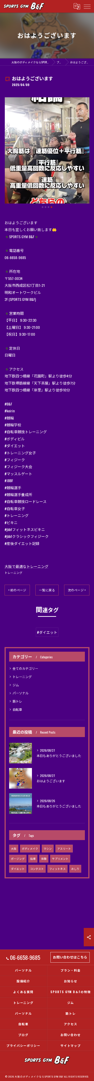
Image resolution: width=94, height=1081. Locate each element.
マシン (48, 848)
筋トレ (17, 701)
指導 (33, 858)
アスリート (64, 848)
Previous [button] (9, 152)
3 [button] (48, 207)
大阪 (13, 848)
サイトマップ (70, 1045)
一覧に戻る (47, 590)
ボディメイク (30, 848)
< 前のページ (17, 590)
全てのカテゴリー (25, 668)
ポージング (18, 858)
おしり (75, 869)
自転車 (17, 709)
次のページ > (77, 590)
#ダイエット (47, 632)
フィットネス (57, 869)
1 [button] (42, 207)
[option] (47, 150)
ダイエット (18, 869)
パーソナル (21, 692)
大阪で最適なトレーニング (26, 566)
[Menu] (87, 6)
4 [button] (51, 207)
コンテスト (37, 869)
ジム (16, 684)
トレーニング (13, 572)
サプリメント (60, 858)
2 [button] (45, 207)
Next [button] (84, 152)
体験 (44, 858)
